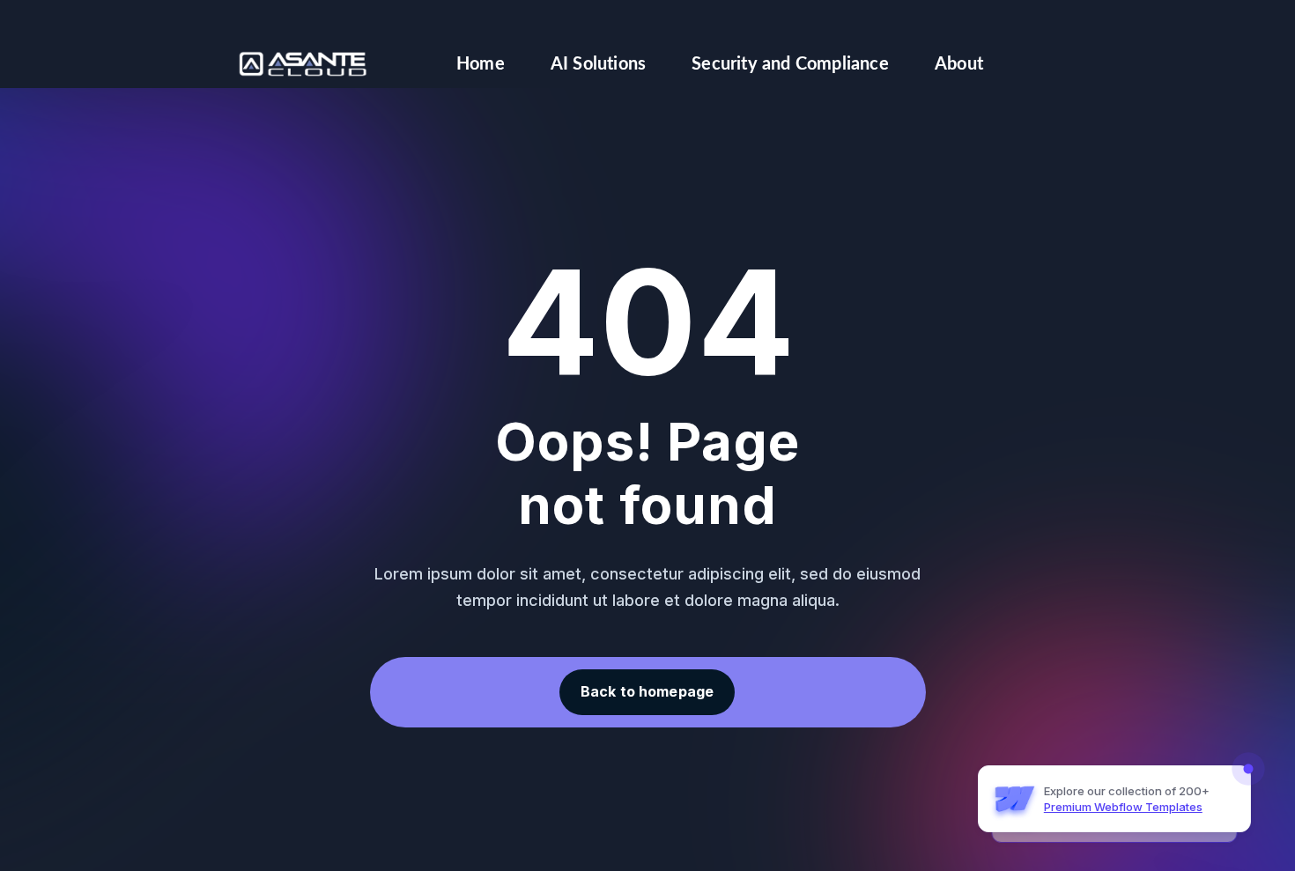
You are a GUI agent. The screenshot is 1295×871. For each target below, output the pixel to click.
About (959, 64)
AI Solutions (598, 64)
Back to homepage (647, 691)
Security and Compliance (790, 64)
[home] (303, 63)
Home (480, 64)
